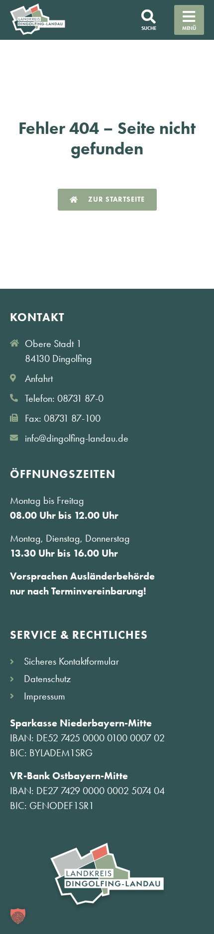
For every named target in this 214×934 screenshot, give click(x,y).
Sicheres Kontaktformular (71, 661)
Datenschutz (47, 679)
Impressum (44, 696)
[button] (18, 916)
